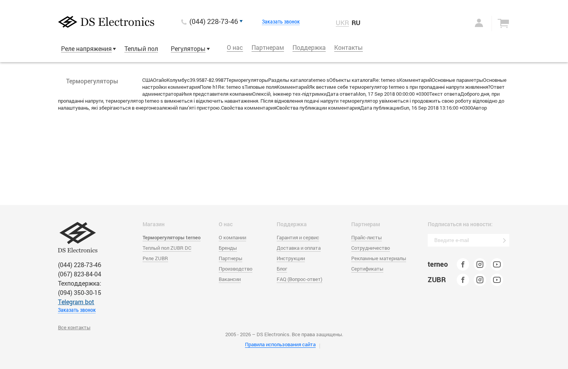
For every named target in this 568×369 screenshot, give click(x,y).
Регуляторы (188, 48)
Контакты (348, 47)
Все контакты (74, 327)
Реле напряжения (86, 48)
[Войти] (471, 23)
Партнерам (268, 47)
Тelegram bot (76, 302)
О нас (235, 47)
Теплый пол (141, 48)
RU (356, 22)
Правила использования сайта (280, 344)
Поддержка (309, 47)
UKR (342, 23)
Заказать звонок (281, 21)
